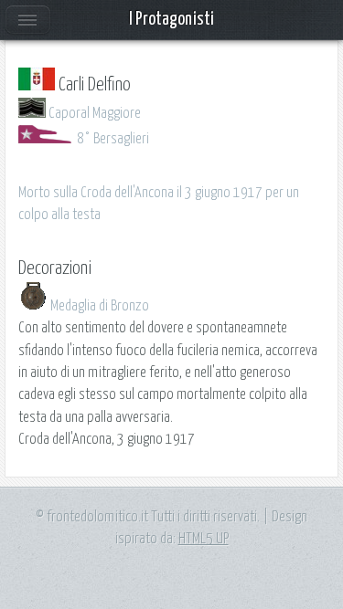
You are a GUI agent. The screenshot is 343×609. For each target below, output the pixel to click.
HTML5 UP (203, 538)
